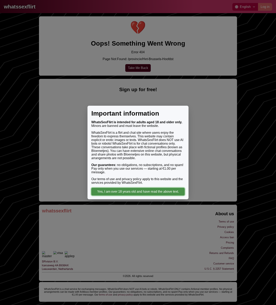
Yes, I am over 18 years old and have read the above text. (138, 191)
